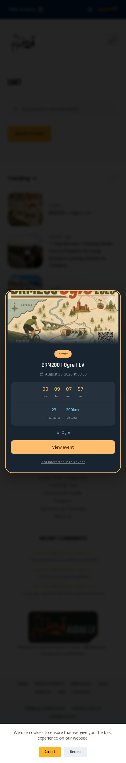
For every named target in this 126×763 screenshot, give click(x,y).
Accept (50, 752)
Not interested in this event (63, 462)
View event (63, 447)
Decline (75, 752)
